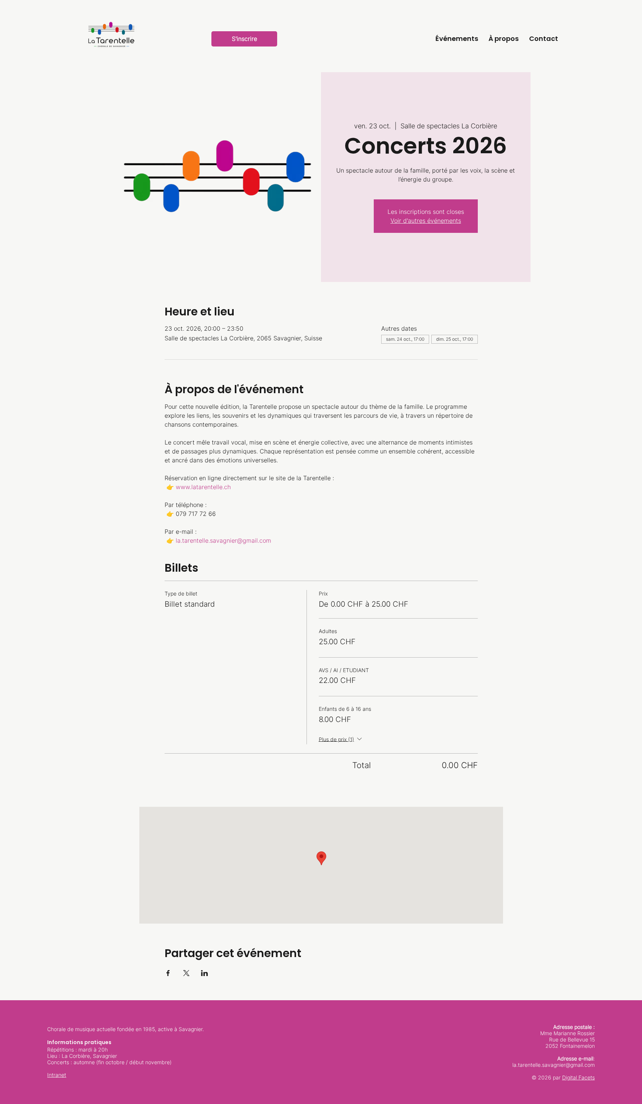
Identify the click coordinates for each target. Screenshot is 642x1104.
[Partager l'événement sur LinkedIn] (204, 973)
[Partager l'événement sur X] (186, 973)
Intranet (56, 1075)
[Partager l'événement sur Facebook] (168, 973)
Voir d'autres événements (425, 220)
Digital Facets (578, 1077)
